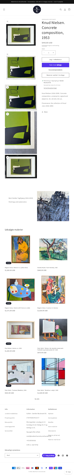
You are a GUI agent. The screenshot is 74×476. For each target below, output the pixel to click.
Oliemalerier (52, 431)
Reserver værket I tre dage (55, 75)
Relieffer (50, 422)
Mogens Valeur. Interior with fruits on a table (17, 308)
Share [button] (46, 112)
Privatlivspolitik (10, 418)
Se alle (37, 399)
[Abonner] (37, 455)
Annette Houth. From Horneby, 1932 (47, 267)
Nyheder (50, 413)
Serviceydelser (52, 418)
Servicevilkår (9, 431)
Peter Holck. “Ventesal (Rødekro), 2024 (15, 390)
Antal (43, 49)
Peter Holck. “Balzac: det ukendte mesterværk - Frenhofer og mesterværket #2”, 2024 (50, 349)
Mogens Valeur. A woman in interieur (47, 308)
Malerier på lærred (54, 435)
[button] (4, 9)
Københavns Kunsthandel (39, 471)
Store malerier (52, 426)
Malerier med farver (54, 439)
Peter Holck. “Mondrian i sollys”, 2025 (47, 390)
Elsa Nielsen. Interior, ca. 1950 (13, 348)
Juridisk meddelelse (11, 413)
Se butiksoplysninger (50, 88)
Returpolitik (8, 422)
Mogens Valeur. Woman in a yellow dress (16, 267)
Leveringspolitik (10, 426)
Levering (44, 45)
